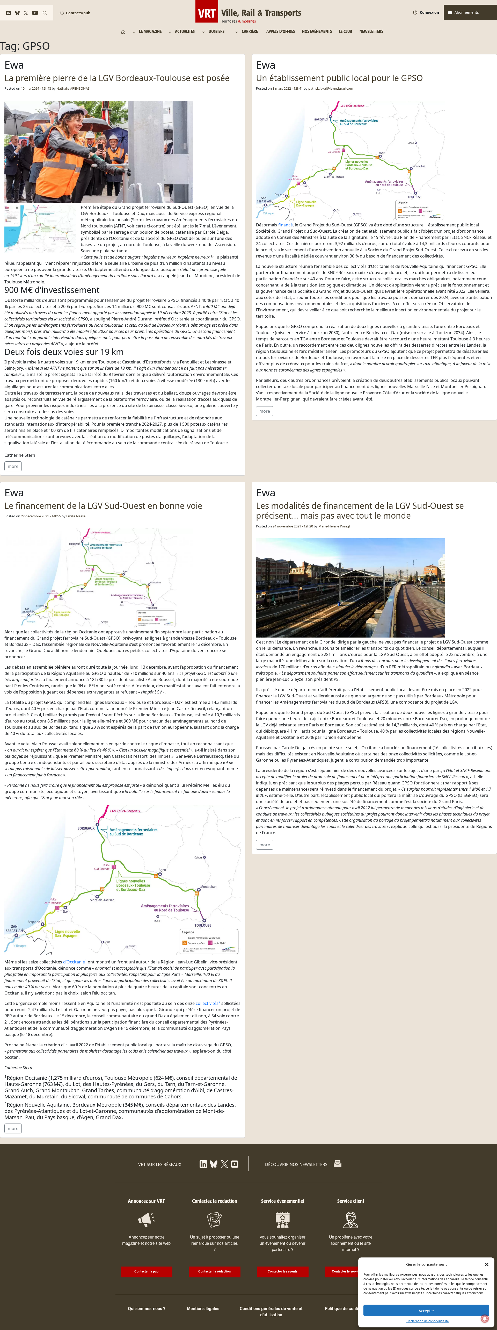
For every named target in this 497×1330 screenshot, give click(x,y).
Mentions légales (203, 1309)
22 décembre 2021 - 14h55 (41, 516)
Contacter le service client (350, 1271)
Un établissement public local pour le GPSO (339, 77)
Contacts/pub (78, 12)
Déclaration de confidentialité (427, 1321)
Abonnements (467, 12)
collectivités (208, 1003)
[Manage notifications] (485, 1318)
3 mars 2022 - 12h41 (288, 88)
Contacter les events (282, 1271)
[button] (486, 1264)
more (13, 466)
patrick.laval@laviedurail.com (330, 88)
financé (285, 225)
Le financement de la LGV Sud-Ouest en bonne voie (103, 505)
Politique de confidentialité (350, 1309)
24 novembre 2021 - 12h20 (293, 526)
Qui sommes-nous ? (146, 1309)
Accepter (426, 1310)
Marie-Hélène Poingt (334, 526)
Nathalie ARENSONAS (73, 88)
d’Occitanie (75, 962)
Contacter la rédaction (214, 1271)
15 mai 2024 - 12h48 (36, 88)
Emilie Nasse (75, 516)
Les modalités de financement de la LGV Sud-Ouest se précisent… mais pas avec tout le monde (360, 510)
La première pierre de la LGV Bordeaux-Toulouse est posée (117, 77)
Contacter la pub (146, 1271)
